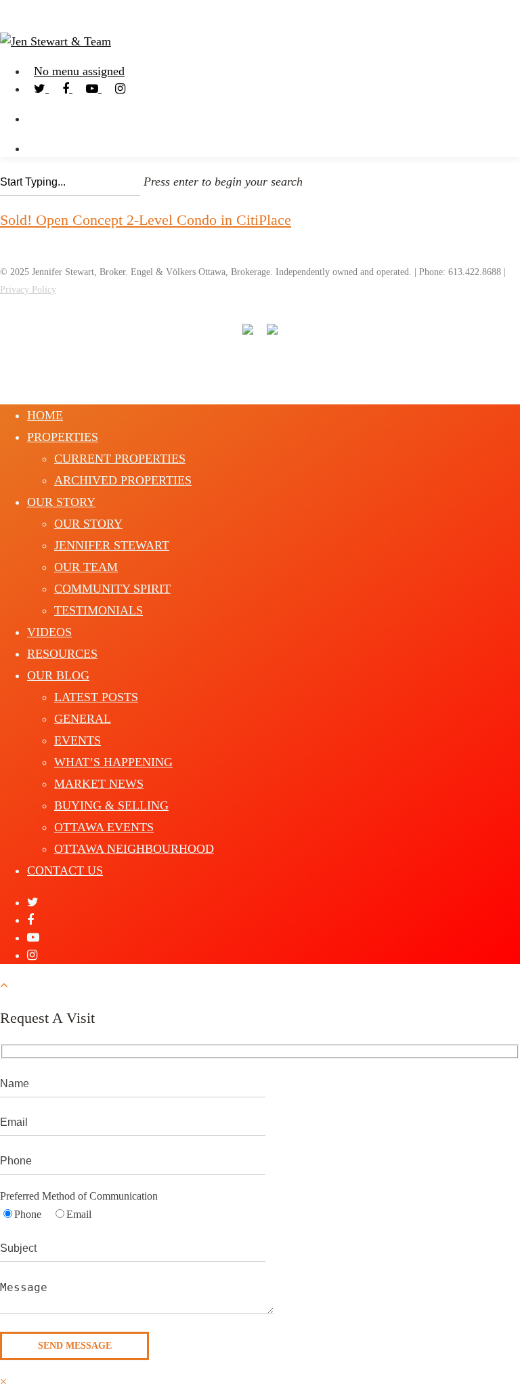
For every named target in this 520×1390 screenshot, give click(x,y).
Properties (62, 437)
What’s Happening (113, 762)
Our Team (86, 567)
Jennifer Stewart (111, 545)
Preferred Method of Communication (79, 1196)
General (82, 718)
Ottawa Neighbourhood (134, 849)
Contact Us (65, 870)
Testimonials (98, 610)
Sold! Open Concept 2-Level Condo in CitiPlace (145, 219)
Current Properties (120, 458)
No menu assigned (79, 71)
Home (45, 415)
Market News (99, 784)
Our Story (61, 502)
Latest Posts (96, 697)
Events (77, 740)
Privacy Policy (28, 290)
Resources (62, 653)
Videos (49, 632)
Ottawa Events (104, 827)
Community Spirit (112, 588)
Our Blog (58, 675)
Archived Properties (123, 480)
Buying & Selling (111, 805)
